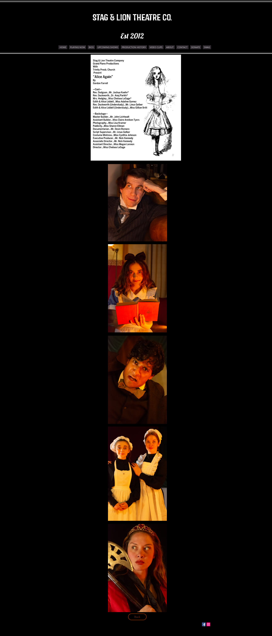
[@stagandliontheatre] (204, 624)
